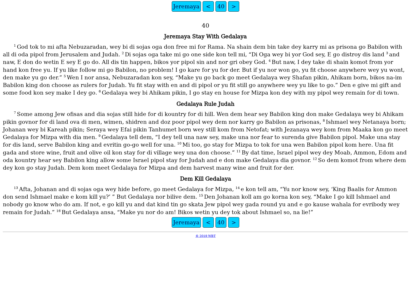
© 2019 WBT (206, 236)
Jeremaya (186, 6)
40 (221, 6)
